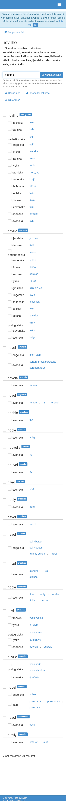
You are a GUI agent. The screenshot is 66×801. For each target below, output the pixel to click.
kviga (32, 337)
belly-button (36, 547)
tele (32, 122)
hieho (33, 267)
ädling (33, 600)
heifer (33, 260)
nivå (32, 489)
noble (33, 694)
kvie (32, 245)
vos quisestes (37, 670)
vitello (33, 186)
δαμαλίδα (36, 287)
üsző (32, 294)
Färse (33, 281)
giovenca (35, 301)
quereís (48, 646)
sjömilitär (34, 570)
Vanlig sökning (52, 75)
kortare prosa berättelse (43, 361)
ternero (34, 213)
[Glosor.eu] (9, 4)
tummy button (37, 553)
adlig (32, 437)
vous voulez (36, 617)
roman (33, 385)
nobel (45, 600)
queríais (34, 677)
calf (31, 144)
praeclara (35, 707)
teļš (31, 193)
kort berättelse (38, 367)
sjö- (47, 570)
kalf (31, 137)
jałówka (34, 315)
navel (33, 524)
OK (35, 24)
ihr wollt (34, 624)
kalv (32, 129)
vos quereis (36, 632)
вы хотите (35, 639)
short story (35, 354)
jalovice (34, 238)
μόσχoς (34, 172)
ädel (32, 594)
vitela (32, 323)
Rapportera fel (15, 32)
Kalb (32, 165)
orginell (55, 402)
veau (32, 158)
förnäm (55, 594)
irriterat (33, 742)
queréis (34, 646)
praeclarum (53, 701)
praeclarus (35, 701)
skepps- (34, 577)
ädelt (32, 506)
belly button (36, 541)
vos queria (35, 664)
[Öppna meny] (59, 4)
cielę (32, 200)
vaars (33, 252)
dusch (33, 724)
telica (32, 330)
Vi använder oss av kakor (15, 797)
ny (44, 402)
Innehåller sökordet (39, 93)
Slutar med (13, 100)
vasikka (34, 151)
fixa (31, 420)
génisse (34, 274)
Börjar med (13, 93)
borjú (32, 179)
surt (45, 742)
